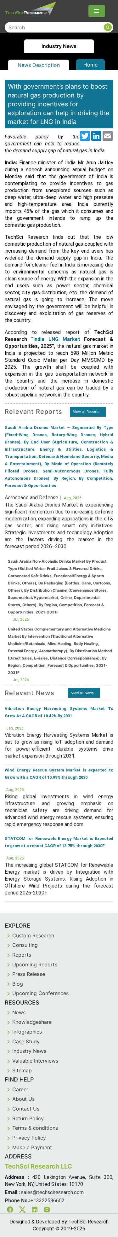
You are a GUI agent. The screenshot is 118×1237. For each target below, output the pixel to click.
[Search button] (108, 27)
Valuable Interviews (35, 1061)
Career (20, 1089)
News (18, 1012)
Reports (21, 955)
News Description (39, 65)
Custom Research (33, 935)
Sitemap (22, 1070)
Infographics (27, 1032)
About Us (23, 1099)
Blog (17, 984)
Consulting (25, 945)
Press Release (28, 974)
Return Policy (28, 1118)
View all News (82, 693)
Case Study (26, 1041)
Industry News (29, 1051)
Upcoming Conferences (40, 993)
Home (90, 65)
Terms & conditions (35, 1128)
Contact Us (25, 1108)
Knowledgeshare (32, 1022)
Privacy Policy (29, 1137)
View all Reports (86, 411)
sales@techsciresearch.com (52, 1192)
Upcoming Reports (34, 964)
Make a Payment (32, 1147)
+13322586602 (47, 1201)
